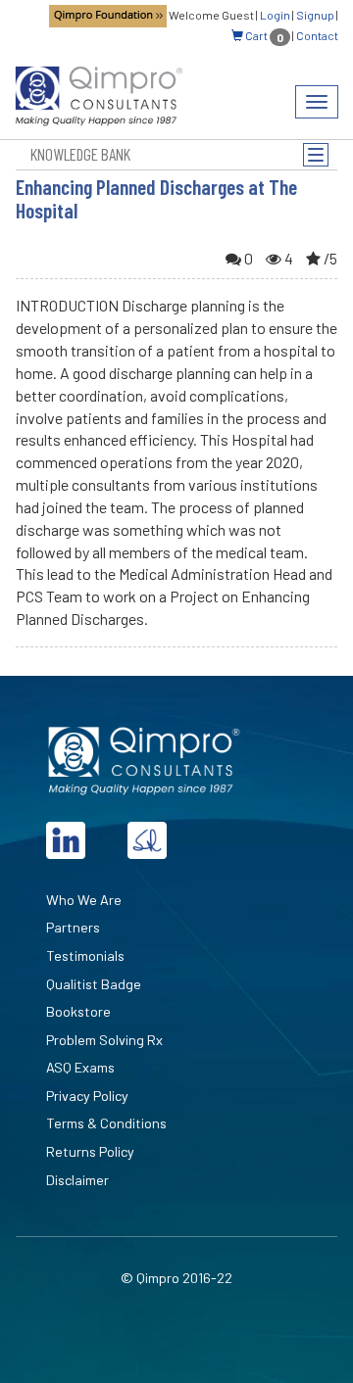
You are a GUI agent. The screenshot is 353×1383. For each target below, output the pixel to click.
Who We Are (84, 899)
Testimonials (85, 955)
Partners (73, 927)
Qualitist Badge (93, 984)
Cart (263, 35)
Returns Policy (90, 1151)
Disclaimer (77, 1179)
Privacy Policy (87, 1095)
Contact (317, 35)
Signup (315, 15)
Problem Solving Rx (104, 1039)
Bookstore (78, 1011)
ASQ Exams (80, 1067)
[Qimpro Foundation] (108, 15)
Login (275, 15)
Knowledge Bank (80, 154)
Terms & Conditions (106, 1123)
